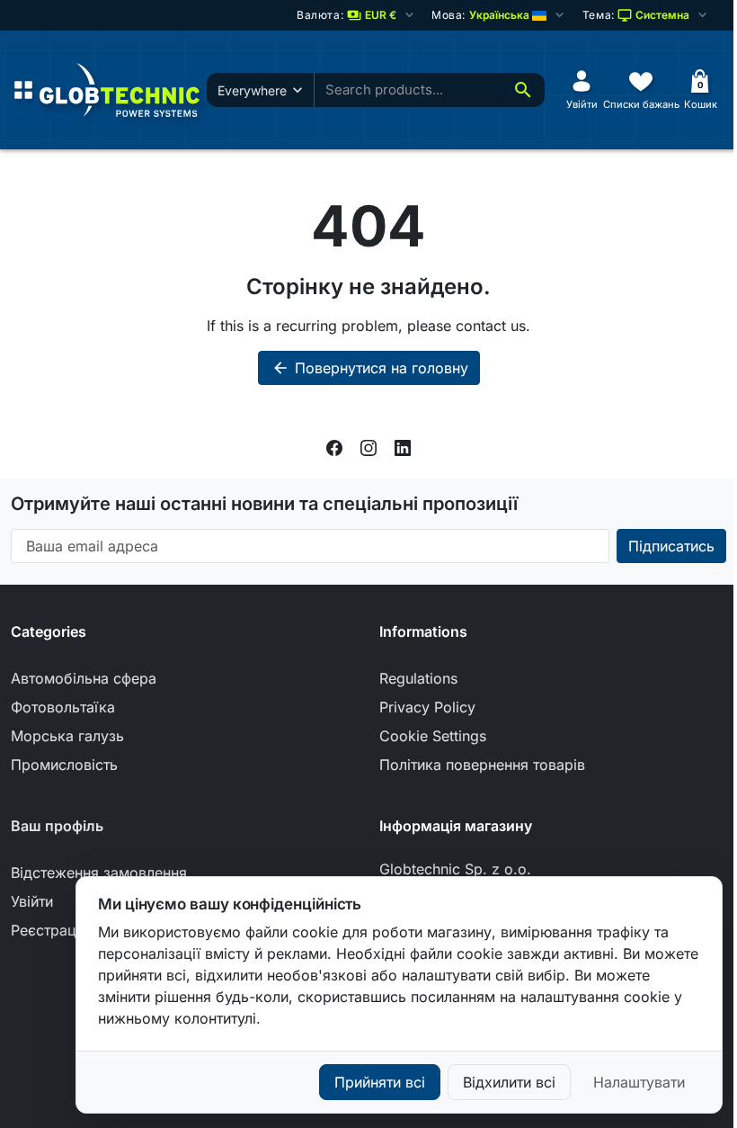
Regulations (418, 678)
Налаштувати (639, 1082)
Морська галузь (67, 736)
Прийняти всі (379, 1082)
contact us (491, 326)
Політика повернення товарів (482, 765)
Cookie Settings (432, 736)
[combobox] (408, 90)
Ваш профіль (57, 826)
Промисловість (64, 765)
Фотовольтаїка (63, 707)
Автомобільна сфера (83, 678)
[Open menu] (23, 90)
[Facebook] (334, 446)
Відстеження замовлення (99, 873)
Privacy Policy (427, 707)
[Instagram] (368, 446)
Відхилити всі (509, 1082)
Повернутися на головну (369, 368)
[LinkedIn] (402, 446)
